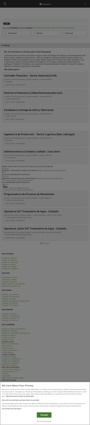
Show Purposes (44, 421)
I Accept (44, 415)
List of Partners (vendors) (11, 409)
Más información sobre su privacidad (20, 396)
